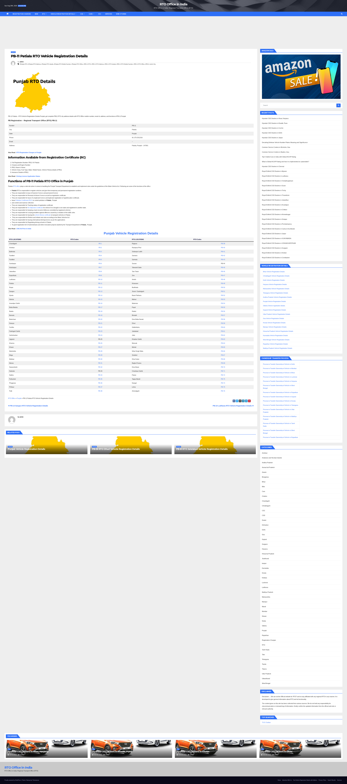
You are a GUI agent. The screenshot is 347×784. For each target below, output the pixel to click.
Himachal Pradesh (268, 554)
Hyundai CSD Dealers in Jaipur (272, 137)
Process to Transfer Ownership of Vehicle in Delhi (279, 364)
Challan (264, 496)
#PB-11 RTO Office (139, 64)
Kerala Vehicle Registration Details (274, 323)
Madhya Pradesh (267, 592)
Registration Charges (22, 14)
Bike (36, 14)
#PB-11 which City (150, 64)
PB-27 (100, 347)
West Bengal (266, 683)
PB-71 (223, 371)
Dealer (264, 520)
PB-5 (100, 259)
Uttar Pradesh (266, 674)
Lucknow (265, 582)
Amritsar (264, 453)
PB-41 (223, 251)
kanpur (264, 563)
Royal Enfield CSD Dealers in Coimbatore (276, 257)
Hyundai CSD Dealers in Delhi (272, 133)
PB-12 (100, 287)
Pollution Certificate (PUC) (24, 200)
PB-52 (223, 295)
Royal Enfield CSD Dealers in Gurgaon (275, 248)
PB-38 (100, 391)
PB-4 (100, 255)
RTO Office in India (173, 4)
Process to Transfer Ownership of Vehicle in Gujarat (279, 396)
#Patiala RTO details (47, 64)
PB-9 (100, 275)
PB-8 (100, 271)
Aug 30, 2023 (98, 754)
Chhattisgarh (266, 506)
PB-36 (100, 383)
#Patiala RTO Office (77, 64)
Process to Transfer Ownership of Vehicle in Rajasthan (280, 392)
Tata (263, 654)
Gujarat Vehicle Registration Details (274, 310)
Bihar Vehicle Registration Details (274, 271)
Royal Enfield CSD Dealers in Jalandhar (275, 200)
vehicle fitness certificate (43, 215)
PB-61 (223, 331)
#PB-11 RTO (87, 64)
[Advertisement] (173, 29)
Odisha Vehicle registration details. (274, 305)
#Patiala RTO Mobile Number (62, 64)
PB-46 (223, 271)
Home (279, 780)
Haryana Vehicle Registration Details (275, 284)
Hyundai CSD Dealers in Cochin (272, 128)
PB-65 (223, 347)
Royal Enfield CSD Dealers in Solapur (274, 219)
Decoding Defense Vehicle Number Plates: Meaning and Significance (285, 142)
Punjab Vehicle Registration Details (131, 233)
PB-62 (223, 335)
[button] (341, 14)
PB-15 (100, 299)
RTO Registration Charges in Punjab (28, 152)
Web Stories (121, 14)
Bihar (263, 482)
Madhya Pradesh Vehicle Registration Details (277, 348)
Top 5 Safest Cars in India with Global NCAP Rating (279, 157)
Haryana (265, 549)
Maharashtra (266, 597)
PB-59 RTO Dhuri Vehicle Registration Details (116, 449)
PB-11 (100, 283)
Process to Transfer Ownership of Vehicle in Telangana (280, 405)
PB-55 (223, 307)
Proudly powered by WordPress (13, 780)
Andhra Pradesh (267, 462)
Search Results (332, 780)
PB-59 (223, 323)
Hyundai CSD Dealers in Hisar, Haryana (275, 118)
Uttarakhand (266, 678)
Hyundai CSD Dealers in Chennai (273, 166)
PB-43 (223, 259)
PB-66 (223, 351)
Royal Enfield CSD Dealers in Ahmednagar (276, 214)
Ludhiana (265, 587)
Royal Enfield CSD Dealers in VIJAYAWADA (276, 238)
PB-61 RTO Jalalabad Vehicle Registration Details (202, 449)
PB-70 (223, 367)
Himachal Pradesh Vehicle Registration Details (278, 331)
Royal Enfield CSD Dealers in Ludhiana (275, 176)
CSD (82, 14)
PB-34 (100, 375)
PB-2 (100, 247)
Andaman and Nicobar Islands (272, 458)
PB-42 (223, 255)
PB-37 (100, 387)
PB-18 (100, 311)
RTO (44, 14)
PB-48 (223, 279)
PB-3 (100, 251)
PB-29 (100, 355)
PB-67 (223, 355)
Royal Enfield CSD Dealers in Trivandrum (275, 195)
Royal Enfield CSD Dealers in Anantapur (275, 205)
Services (108, 14)
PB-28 (100, 351)
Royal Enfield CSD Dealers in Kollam (274, 253)
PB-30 (100, 359)
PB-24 (100, 335)
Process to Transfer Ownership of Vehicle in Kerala (279, 401)
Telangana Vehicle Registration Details (275, 293)
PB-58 (223, 319)
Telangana (265, 659)
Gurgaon (265, 544)
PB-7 (100, 267)
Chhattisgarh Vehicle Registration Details (276, 276)
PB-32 (100, 367)
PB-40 (223, 247)
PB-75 (223, 379)
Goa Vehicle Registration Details (273, 318)
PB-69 (223, 363)
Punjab (13, 52)
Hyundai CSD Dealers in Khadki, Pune (275, 123)
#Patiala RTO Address (34, 64)
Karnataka (265, 568)
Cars (91, 14)
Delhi (263, 530)
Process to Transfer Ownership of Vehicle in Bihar (279, 372)
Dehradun (265, 525)
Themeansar (35, 780)
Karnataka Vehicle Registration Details (275, 335)
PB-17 (100, 307)
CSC (99, 14)
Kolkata (264, 578)
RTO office (16, 186)
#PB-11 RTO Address (98, 64)
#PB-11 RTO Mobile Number (125, 64)
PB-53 (223, 299)
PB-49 (223, 283)
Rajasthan (265, 635)
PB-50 (223, 287)
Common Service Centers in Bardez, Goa (275, 152)
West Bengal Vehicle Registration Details (276, 340)
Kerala (264, 573)
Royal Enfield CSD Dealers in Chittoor (274, 209)
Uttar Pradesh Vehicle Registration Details (276, 314)
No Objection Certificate (35, 207)
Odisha (264, 626)
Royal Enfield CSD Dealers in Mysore (274, 171)
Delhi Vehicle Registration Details (274, 280)
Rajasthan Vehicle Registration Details (275, 344)
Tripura (264, 669)
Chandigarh (266, 501)
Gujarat (264, 539)
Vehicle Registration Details (63, 14)
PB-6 (100, 263)
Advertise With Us (287, 780)
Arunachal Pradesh (268, 467)
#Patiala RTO (23, 64)
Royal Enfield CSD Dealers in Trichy (274, 190)
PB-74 (223, 383)
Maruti (264, 606)
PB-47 (223, 275)
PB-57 (223, 315)
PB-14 (100, 295)
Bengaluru (265, 477)
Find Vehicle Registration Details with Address (305, 780)
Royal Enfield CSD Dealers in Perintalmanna (277, 224)
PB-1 (100, 243)
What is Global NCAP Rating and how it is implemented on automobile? (285, 161)
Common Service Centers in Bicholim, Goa (276, 147)
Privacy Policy (322, 780)
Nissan (264, 616)
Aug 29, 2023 (182, 754)
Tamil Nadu (265, 650)
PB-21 (100, 323)
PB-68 (223, 359)
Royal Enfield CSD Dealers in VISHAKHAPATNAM (279, 243)
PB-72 (223, 375)
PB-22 (100, 327)
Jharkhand (265, 558)
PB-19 (100, 315)
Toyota (264, 664)
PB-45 (223, 267)
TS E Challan (266, 722)
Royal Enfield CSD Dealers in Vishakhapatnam (277, 181)
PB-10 (100, 279)
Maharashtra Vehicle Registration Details (276, 288)
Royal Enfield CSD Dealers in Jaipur (274, 233)
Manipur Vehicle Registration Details (274, 327)
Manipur (264, 602)
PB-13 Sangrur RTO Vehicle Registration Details (29, 406)
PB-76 (223, 391)
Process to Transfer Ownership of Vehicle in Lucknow (280, 377)
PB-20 (100, 319)
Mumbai (264, 611)
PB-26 (100, 343)
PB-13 (100, 291)
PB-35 (100, 379)
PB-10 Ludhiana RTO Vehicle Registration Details (232, 406)
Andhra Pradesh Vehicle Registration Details (277, 297)
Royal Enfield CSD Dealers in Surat (274, 185)
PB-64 (223, 343)
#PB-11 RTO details (110, 64)
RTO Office (11, 398)
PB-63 (223, 339)
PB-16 (100, 303)
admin (22, 62)
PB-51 (223, 291)
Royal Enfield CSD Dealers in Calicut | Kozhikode (278, 229)
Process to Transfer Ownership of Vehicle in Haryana (280, 381)
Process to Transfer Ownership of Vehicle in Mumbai (279, 368)
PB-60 (223, 327)
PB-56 (223, 311)
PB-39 (223, 243)
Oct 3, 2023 (13, 754)
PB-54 (223, 303)
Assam (264, 472)
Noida (264, 621)
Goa (263, 534)
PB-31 (100, 363)
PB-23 (100, 331)
